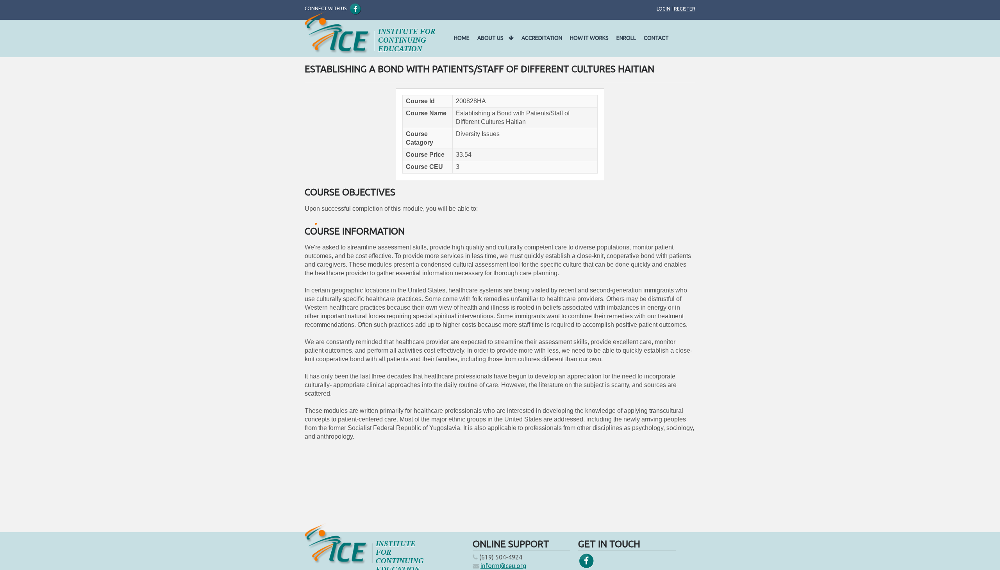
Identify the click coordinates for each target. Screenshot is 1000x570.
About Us (491, 38)
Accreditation (541, 38)
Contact (656, 38)
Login (663, 8)
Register (684, 8)
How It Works (589, 38)
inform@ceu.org (503, 565)
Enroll (626, 38)
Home (462, 38)
